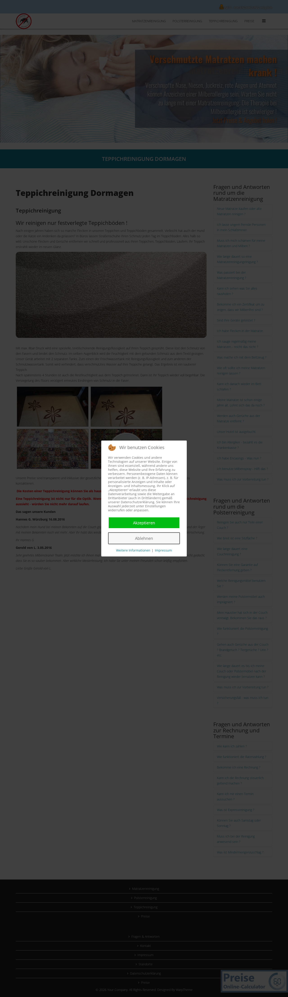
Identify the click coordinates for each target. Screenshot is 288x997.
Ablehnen (144, 538)
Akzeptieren (144, 522)
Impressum (163, 550)
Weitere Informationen (133, 550)
